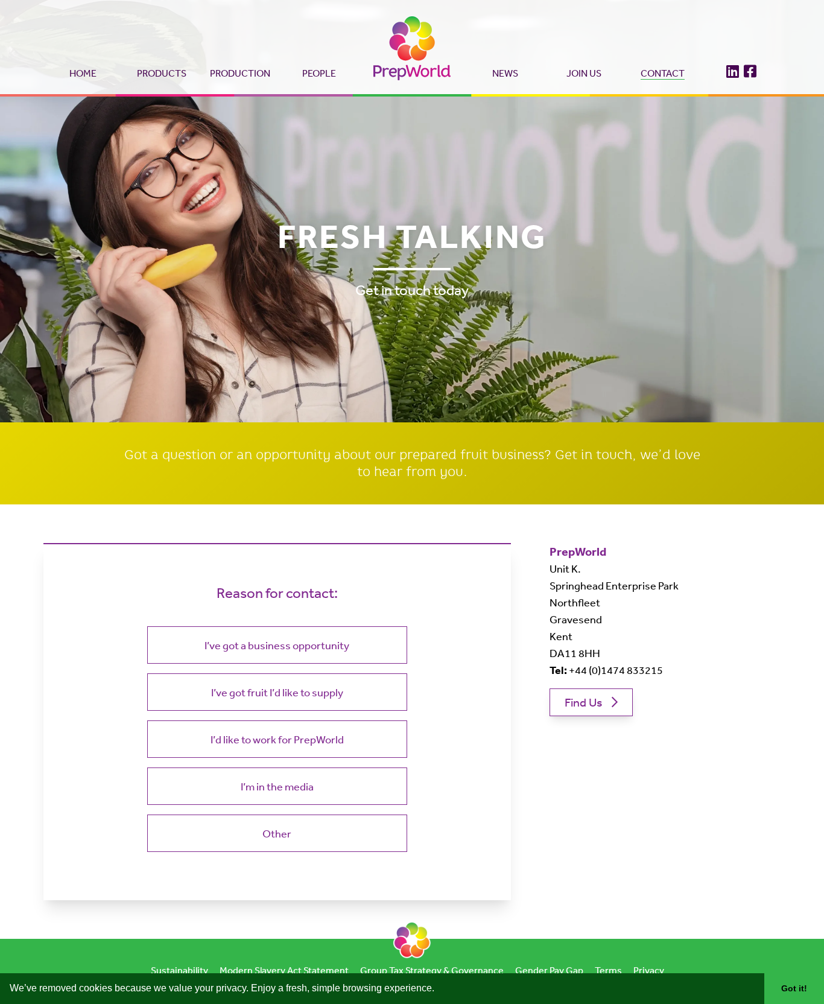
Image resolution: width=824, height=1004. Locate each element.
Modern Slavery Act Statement (284, 970)
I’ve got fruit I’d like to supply (277, 692)
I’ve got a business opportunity (276, 645)
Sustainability (179, 970)
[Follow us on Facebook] (750, 68)
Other (276, 833)
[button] (438, 989)
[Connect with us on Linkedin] (732, 68)
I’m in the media (277, 786)
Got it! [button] (794, 988)
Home (83, 73)
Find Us (583, 702)
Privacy (648, 970)
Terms (608, 970)
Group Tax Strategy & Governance (432, 970)
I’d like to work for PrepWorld (277, 739)
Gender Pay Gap (549, 970)
